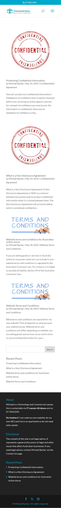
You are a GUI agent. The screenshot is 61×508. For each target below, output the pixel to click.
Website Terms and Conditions (22, 305)
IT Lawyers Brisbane (36, 408)
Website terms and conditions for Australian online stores (30, 240)
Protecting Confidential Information (25, 80)
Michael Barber (16, 83)
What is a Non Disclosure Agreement (26, 175)
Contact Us (11, 453)
